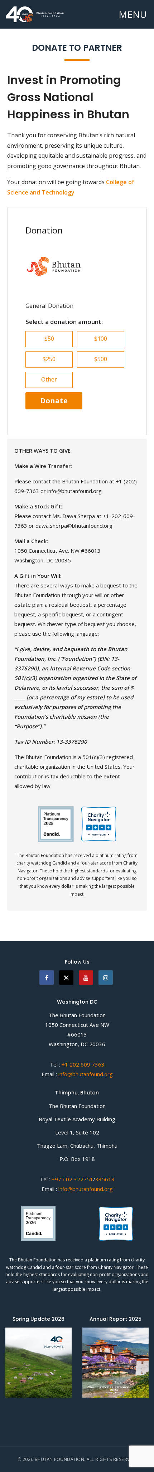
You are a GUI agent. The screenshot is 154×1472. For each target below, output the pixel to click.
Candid (35, 1267)
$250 (49, 359)
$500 (100, 359)
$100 (100, 339)
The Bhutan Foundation (77, 1015)
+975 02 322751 (71, 1179)
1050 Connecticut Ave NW (77, 1024)
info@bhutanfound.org (85, 1074)
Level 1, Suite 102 (77, 1132)
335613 (105, 1179)
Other (49, 379)
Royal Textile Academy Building (77, 1119)
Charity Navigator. (116, 1267)
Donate (54, 400)
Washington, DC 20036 (77, 1044)
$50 (49, 339)
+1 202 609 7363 (83, 1064)
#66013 (77, 1034)
